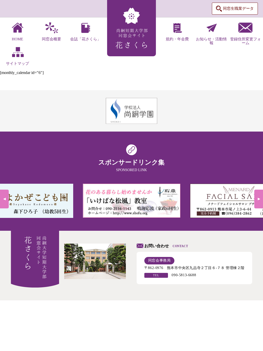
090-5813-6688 (184, 275)
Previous (4, 199)
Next (258, 199)
